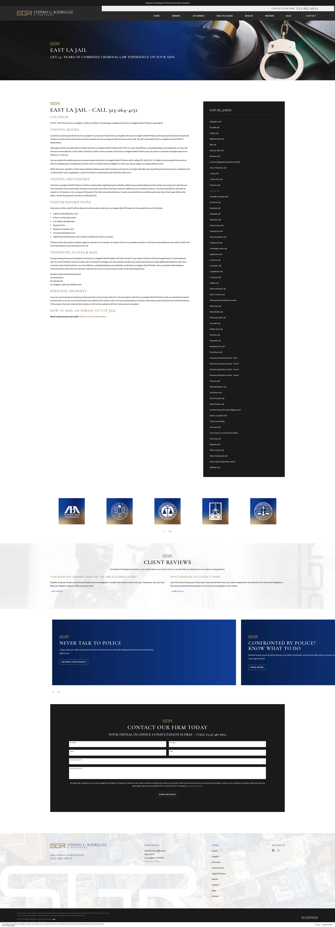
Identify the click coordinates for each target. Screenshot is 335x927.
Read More (257, 667)
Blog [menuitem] (288, 16)
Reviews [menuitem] (269, 16)
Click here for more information (92, 316)
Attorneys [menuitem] (198, 16)
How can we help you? (76, 768)
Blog (214, 890)
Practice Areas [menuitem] (225, 16)
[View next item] (169, 531)
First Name (73, 742)
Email (171, 751)
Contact (311, 16)
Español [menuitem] (176, 16)
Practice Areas (218, 868)
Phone (72, 751)
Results (215, 879)
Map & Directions (152, 861)
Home (214, 851)
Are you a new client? (76, 759)
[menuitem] (244, 121)
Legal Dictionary (219, 873)
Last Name (173, 742)
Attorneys (216, 862)
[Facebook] (273, 850)
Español (215, 856)
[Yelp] (278, 850)
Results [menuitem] (249, 16)
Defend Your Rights (74, 662)
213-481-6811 (307, 8)
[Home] (45, 13)
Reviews (215, 885)
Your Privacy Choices (45, 919)
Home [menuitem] (157, 16)
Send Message (167, 794)
